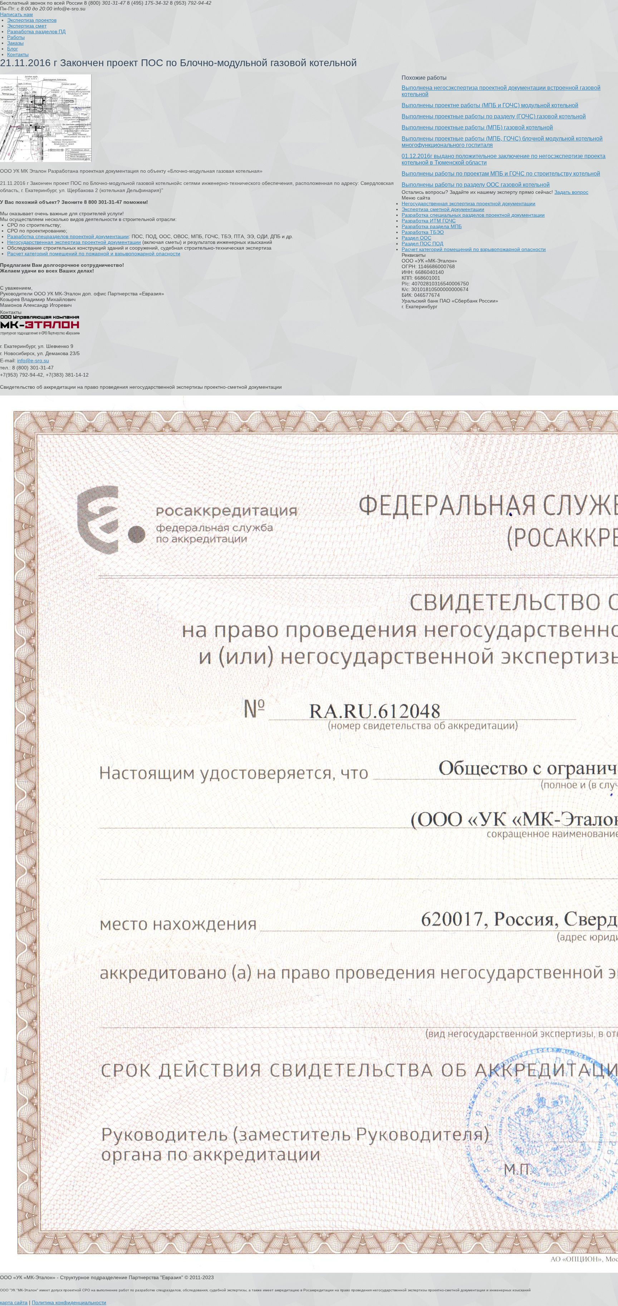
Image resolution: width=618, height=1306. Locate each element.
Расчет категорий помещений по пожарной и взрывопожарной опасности (93, 253)
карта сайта (14, 1302)
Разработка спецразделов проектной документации (68, 236)
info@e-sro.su (33, 360)
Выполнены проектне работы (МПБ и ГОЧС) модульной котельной (490, 105)
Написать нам (16, 14)
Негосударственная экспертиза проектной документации (74, 242)
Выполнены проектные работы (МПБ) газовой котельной (477, 127)
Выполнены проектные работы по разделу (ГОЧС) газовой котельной (494, 116)
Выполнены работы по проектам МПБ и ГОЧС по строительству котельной (501, 174)
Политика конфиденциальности (69, 1302)
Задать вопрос (571, 192)
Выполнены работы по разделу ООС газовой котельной (476, 185)
